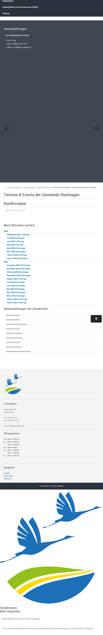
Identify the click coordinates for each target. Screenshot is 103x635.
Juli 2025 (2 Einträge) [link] (15, 282)
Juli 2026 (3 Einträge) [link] (15, 238)
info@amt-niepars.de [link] (16, 426)
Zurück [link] (6, 128)
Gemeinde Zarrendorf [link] (14, 347)
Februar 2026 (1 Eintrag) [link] (17, 255)
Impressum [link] (8, 479)
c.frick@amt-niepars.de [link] (21, 47)
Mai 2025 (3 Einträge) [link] (15, 289)
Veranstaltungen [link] (29, 188)
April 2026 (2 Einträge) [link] (16, 248)
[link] (13, 393)
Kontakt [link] (6, 473)
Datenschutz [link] (8, 476)
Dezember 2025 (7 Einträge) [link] (18, 265)
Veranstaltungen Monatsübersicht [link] (18, 351)
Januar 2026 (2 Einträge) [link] (17, 258)
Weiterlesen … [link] (16, 621)
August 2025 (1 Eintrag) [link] (16, 279)
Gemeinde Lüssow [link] (13, 329)
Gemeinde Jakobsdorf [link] (14, 338)
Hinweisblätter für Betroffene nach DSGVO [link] (20, 7)
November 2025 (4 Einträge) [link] (18, 269)
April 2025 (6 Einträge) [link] (16, 292)
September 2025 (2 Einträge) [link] (19, 275)
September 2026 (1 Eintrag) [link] (18, 235)
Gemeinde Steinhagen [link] (43, 188)
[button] (96, 318)
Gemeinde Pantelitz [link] (13, 320)
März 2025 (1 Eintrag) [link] (16, 296)
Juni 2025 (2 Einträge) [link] (16, 286)
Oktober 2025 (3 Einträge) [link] (17, 272)
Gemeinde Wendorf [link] (13, 342)
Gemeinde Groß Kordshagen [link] (16, 324)
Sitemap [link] (6, 13)
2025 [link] (6, 262)
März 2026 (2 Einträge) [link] (16, 252)
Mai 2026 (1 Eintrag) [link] (15, 245)
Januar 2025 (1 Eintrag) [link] (16, 303)
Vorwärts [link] (96, 128)
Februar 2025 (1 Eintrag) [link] (17, 299)
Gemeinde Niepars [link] (12, 315)
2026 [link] (6, 231)
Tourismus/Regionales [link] (14, 188)
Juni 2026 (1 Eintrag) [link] (15, 241)
